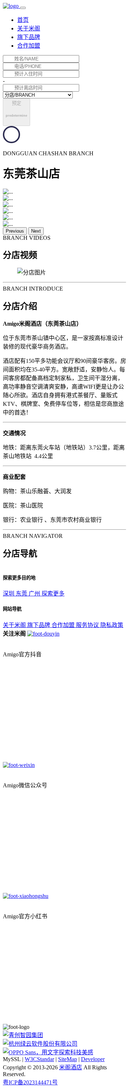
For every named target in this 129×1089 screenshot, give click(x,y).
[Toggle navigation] (23, 8)
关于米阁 (28, 28)
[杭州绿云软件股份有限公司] (40, 1044)
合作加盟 (28, 46)
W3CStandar (39, 1059)
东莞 (22, 593)
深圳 (9, 593)
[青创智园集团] (23, 1035)
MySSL (12, 1059)
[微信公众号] (43, 634)
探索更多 (53, 593)
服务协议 (88, 625)
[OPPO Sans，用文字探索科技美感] (48, 1052)
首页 (23, 20)
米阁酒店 (70, 1067)
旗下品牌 (28, 37)
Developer (93, 1059)
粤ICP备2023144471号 (30, 1082)
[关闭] (3, 640)
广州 (35, 593)
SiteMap (67, 1059)
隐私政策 (111, 625)
